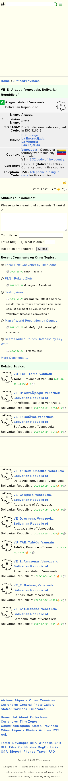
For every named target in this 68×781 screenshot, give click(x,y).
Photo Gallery (44, 704)
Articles (45, 730)
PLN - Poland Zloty (19, 278)
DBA (33, 742)
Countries (47, 700)
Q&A (4, 751)
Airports (21, 700)
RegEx (43, 747)
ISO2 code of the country (46, 159)
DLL (4, 747)
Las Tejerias (30, 145)
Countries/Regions (15, 725)
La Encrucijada (33, 138)
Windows (46, 742)
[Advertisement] (34, 43)
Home (5, 80)
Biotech (16, 751)
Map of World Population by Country (31, 320)
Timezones (37, 709)
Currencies (9, 704)
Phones (29, 751)
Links (54, 747)
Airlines (7, 700)
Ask (4, 734)
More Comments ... (14, 357)
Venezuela (29, 149)
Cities (33, 700)
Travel (42, 751)
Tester (6, 742)
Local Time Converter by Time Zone (31, 264)
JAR (58, 742)
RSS (56, 730)
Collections (39, 717)
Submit (42, 248)
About (23, 717)
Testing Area (14, 292)
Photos (31, 730)
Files (13, 747)
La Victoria (29, 141)
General (26, 704)
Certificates (27, 747)
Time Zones (29, 721)
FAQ (51, 751)
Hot (14, 717)
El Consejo (29, 135)
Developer (20, 742)
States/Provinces (26, 80)
